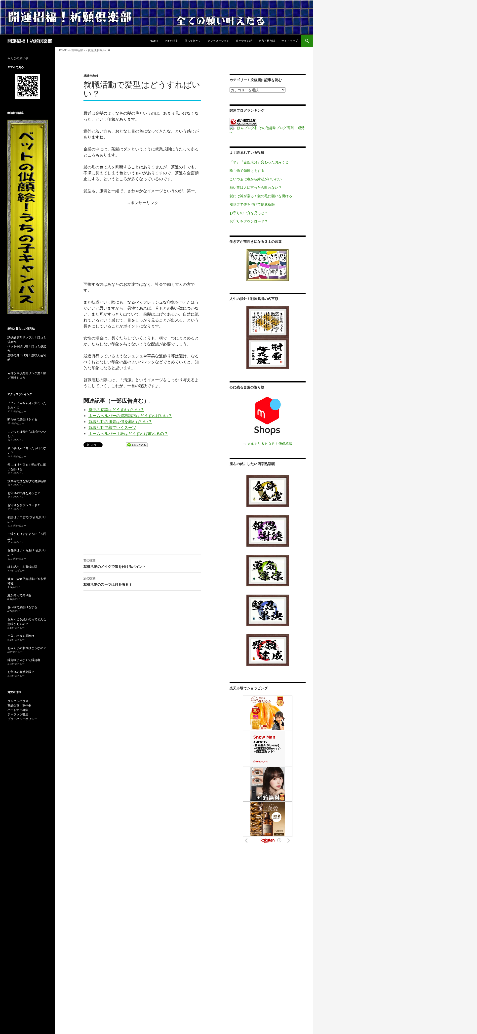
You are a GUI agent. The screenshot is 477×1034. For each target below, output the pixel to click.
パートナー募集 (17, 710)
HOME (154, 40)
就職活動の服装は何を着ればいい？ (120, 421)
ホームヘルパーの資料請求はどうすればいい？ (130, 415)
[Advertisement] (142, 240)
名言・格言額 (267, 40)
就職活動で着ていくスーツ (112, 427)
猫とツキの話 (244, 40)
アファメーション (218, 40)
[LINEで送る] (137, 445)
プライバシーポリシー (22, 719)
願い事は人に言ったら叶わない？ (256, 187)
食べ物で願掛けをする (22, 607)
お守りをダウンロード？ (249, 221)
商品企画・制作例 (19, 705)
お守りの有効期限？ (20, 672)
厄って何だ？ (193, 40)
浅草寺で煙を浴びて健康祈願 (252, 204)
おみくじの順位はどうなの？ (26, 648)
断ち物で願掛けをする (247, 170)
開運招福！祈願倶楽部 (29, 41)
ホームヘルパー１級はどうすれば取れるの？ (128, 433)
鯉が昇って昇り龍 (19, 595)
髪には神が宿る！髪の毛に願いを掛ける (261, 196)
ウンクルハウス (17, 701)
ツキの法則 (171, 40)
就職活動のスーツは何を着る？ (107, 581)
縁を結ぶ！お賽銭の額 (22, 566)
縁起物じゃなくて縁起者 (23, 660)
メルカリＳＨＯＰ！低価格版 (269, 443)
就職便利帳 (90, 76)
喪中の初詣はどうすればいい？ (116, 409)
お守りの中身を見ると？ (249, 213)
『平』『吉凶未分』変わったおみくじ (259, 162)
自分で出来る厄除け (20, 636)
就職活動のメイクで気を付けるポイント (114, 563)
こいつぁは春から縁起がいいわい (256, 179)
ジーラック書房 (17, 714)
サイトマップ (289, 40)
